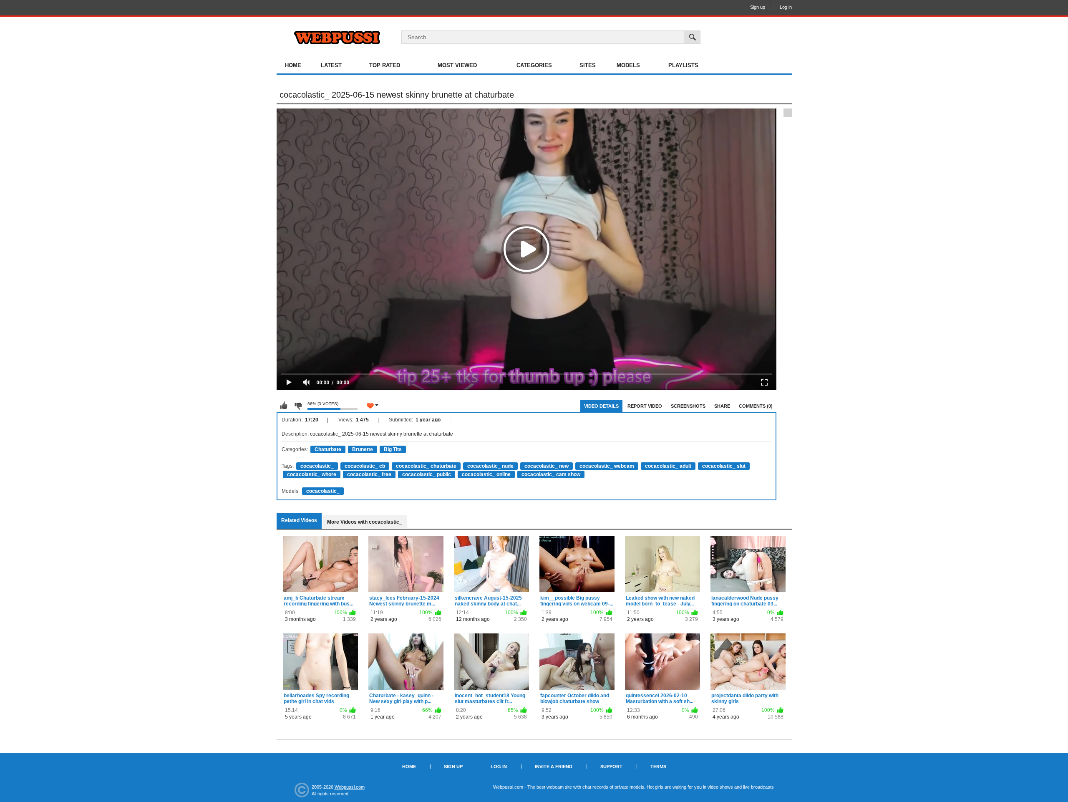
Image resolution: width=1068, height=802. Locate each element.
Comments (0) (756, 406)
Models (628, 65)
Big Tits (393, 449)
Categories (534, 65)
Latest (331, 65)
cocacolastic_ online (486, 474)
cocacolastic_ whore (311, 474)
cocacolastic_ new (546, 466)
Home (293, 65)
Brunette (362, 449)
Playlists (683, 65)
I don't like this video (298, 405)
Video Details (601, 406)
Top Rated (384, 65)
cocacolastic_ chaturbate (426, 466)
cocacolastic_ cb (365, 466)
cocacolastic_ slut (724, 466)
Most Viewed (457, 65)
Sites (587, 65)
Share (722, 406)
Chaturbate (328, 449)
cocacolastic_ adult (668, 466)
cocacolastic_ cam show (550, 474)
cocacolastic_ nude (490, 466)
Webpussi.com (350, 786)
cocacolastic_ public (426, 474)
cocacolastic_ (317, 466)
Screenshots (688, 406)
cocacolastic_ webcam (606, 466)
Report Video (644, 406)
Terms (658, 766)
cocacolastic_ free (369, 474)
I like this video (284, 405)
